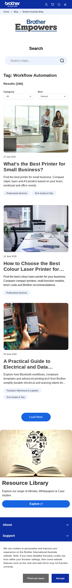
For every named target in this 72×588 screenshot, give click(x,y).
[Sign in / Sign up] (46, 4)
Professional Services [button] (16, 193)
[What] (36, 129)
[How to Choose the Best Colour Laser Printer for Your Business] (36, 228)
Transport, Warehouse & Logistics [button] (22, 390)
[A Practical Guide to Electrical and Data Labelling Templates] (36, 326)
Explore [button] (34, 503)
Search (59, 4)
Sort (40, 91)
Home (6, 12)
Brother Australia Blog (33, 12)
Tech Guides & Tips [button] (44, 193)
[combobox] (36, 60)
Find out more (35, 578)
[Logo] (36, 25)
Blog (16, 12)
